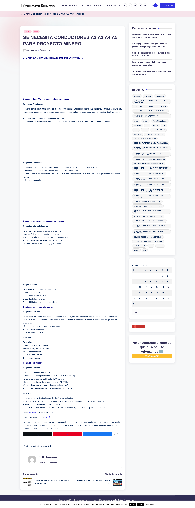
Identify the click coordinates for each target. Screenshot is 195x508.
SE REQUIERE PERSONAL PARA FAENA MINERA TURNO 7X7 (151, 184)
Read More (150, 504)
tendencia (160, 246)
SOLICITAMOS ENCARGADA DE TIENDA (148, 237)
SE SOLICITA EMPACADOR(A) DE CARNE (148, 216)
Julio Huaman (48, 457)
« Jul (135, 312)
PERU (36, 31)
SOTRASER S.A (139, 246)
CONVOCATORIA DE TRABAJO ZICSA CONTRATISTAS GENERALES (147, 116)
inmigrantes (137, 125)
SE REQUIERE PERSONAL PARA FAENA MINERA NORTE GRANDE (151, 179)
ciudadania (147, 96)
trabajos (136, 250)
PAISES (27, 31)
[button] (167, 5)
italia (147, 125)
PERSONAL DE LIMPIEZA (155, 134)
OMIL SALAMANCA (158, 130)
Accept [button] (132, 504)
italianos (155, 125)
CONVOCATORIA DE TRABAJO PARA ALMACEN (150, 111)
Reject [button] (141, 504)
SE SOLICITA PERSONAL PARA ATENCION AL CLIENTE (150, 226)
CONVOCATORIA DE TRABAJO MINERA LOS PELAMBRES (149, 101)
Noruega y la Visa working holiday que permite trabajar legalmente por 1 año (149, 45)
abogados (137, 96)
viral (144, 250)
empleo (136, 121)
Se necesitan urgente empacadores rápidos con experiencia (151, 72)
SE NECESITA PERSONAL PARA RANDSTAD (149, 159)
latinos (136, 130)
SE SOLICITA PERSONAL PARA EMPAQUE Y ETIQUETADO (149, 231)
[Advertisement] (72, 78)
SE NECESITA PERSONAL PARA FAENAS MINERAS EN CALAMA (148, 154)
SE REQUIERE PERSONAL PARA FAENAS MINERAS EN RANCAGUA (148, 190)
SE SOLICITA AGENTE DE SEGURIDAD (147, 202)
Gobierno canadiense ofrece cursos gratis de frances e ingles (151, 54)
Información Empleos (38, 5)
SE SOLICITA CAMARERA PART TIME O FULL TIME (149, 211)
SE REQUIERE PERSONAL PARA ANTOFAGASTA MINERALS (151, 168)
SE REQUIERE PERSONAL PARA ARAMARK (149, 174)
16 (168, 287)
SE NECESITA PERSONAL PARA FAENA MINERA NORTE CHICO (151, 148)
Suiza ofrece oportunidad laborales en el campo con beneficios (150, 63)
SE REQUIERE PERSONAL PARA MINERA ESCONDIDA (148, 196)
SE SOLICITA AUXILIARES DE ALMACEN (148, 206)
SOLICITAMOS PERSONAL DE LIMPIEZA (148, 241)
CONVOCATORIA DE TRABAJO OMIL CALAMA (150, 106)
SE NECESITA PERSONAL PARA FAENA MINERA (151, 143)
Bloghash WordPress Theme (124, 500)
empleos (145, 121)
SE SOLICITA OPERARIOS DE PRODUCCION (149, 221)
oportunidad (137, 134)
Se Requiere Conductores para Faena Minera (148, 163)
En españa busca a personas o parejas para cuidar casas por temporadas (151, 35)
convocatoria (160, 96)
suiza (151, 246)
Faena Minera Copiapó (160, 121)
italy (164, 125)
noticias (144, 130)
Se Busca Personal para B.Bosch (145, 139)
